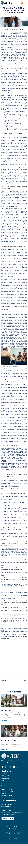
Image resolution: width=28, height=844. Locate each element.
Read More (4, 720)
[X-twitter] (17, 767)
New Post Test (6, 710)
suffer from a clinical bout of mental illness (11, 167)
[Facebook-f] (2, 767)
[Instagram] (6, 767)
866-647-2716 (23, 634)
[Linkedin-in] (10, 767)
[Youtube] (14, 767)
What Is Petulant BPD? (8, 741)
